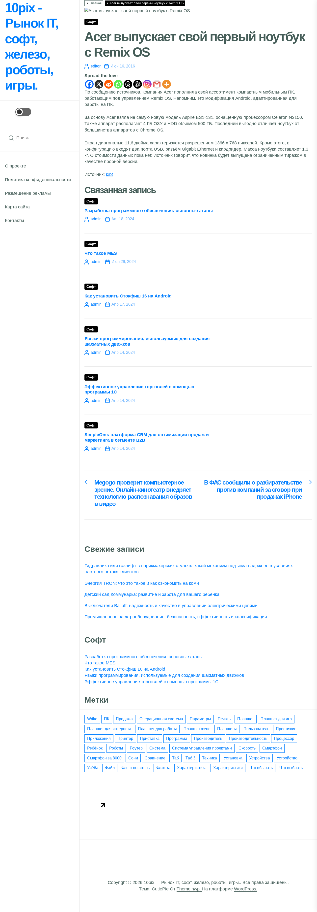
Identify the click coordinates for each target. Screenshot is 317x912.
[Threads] (128, 84)
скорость (247, 748)
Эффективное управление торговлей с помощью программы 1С (151, 681)
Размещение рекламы (28, 193)
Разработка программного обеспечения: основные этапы (148, 210)
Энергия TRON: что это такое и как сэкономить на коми (141, 583)
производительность (248, 738)
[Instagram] (147, 84)
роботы (116, 748)
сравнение (155, 758)
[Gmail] (157, 84)
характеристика (192, 768)
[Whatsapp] (118, 84)
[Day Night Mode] (18, 112)
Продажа (124, 719)
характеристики (228, 768)
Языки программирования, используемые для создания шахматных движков (164, 675)
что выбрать (291, 768)
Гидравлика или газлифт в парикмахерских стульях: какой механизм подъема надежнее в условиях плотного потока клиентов (188, 568)
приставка (149, 738)
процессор (284, 738)
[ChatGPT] (137, 84)
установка (233, 758)
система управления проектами (202, 748)
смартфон (272, 748)
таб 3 (190, 758)
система (157, 748)
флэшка (163, 768)
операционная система (161, 719)
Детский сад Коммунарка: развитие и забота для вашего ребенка (151, 594)
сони (133, 758)
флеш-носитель (135, 768)
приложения (99, 738)
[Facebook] (89, 84)
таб (175, 758)
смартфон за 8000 (104, 758)
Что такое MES (100, 253)
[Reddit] (108, 84)
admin (96, 219)
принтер (125, 738)
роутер (136, 748)
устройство (287, 758)
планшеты (227, 729)
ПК (106, 719)
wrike (92, 719)
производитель (208, 738)
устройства (259, 758)
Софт (91, 22)
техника (209, 758)
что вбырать (261, 768)
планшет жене (197, 729)
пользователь (256, 729)
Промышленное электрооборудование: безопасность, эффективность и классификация (175, 616)
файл (110, 768)
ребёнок (95, 748)
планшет (245, 719)
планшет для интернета (109, 729)
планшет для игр (276, 719)
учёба (92, 768)
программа (176, 738)
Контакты (14, 220)
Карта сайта (17, 206)
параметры (200, 719)
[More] (166, 84)
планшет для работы (157, 729)
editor (96, 66)
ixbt (109, 174)
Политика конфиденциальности (38, 179)
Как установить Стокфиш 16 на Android (128, 295)
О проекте (15, 165)
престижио (286, 729)
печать (224, 719)
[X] (99, 84)
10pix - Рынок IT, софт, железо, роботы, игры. (31, 46)
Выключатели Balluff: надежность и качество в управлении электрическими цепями (171, 605)
